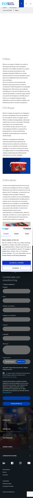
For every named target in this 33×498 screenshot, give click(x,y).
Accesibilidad (6, 481)
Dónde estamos (6, 469)
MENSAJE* (5, 343)
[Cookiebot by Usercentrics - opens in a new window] (23, 229)
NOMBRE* (5, 287)
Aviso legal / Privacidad (8, 486)
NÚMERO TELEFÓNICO (9, 306)
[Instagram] (20, 463)
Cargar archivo (7, 357)
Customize (15, 268)
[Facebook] (12, 463)
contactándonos (7, 392)
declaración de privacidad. (10, 377)
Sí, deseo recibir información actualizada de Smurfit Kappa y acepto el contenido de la (16, 375)
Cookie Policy (6, 255)
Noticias (5, 472)
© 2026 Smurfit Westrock (8, 492)
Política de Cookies (7, 483)
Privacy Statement (20, 255)
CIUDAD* (5, 325)
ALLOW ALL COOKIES (16, 263)
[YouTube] (29, 463)
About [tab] (27, 233)
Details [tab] (16, 233)
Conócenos (5, 474)
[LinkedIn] (4, 463)
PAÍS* (4, 296)
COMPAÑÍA (6, 334)
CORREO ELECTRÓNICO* (9, 315)
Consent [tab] (6, 233)
